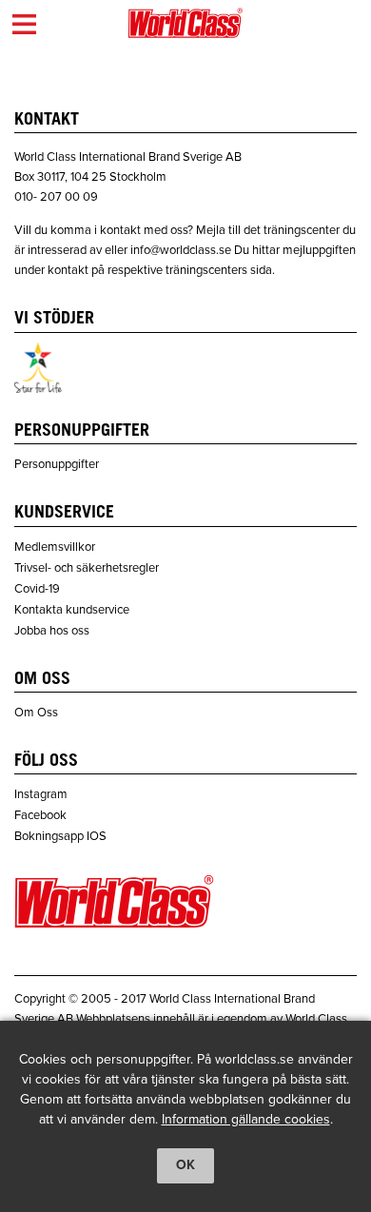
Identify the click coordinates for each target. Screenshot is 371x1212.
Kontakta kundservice (71, 609)
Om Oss (36, 712)
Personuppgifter (56, 464)
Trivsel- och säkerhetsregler (86, 568)
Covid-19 (37, 588)
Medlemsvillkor (54, 547)
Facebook (40, 815)
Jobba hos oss (51, 630)
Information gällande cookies (246, 1119)
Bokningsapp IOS (60, 836)
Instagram (41, 794)
